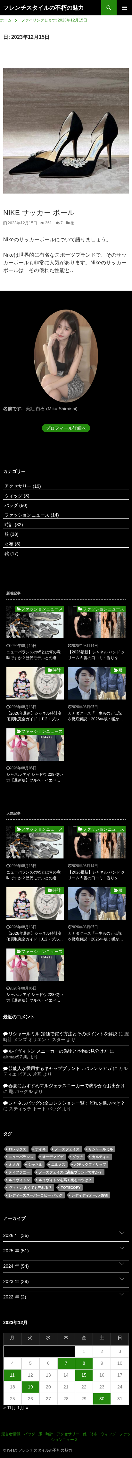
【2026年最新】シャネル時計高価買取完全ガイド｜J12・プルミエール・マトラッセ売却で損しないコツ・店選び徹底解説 (34, 716)
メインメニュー (124, 7)
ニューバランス (21, 1157)
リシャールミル (100, 1149)
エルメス (58, 1164)
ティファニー (19, 1172)
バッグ (15, 505)
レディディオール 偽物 (89, 1195)
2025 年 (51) (16, 1250)
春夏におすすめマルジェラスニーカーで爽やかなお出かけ (66, 1085)
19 (30, 1386)
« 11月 (9, 1407)
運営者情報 (11, 1434)
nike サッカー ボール (39, 213)
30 (101, 1398)
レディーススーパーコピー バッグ (35, 1195)
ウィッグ (16, 495)
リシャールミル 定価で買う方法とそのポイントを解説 (62, 1033)
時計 (13, 524)
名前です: (13, 408)
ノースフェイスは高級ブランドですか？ (70, 1172)
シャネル (35, 1164)
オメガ (14, 1164)
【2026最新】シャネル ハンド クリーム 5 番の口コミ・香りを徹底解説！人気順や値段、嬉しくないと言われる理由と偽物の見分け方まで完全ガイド (96, 655)
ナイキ (40, 1149)
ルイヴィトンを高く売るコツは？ (65, 1180)
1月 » (22, 1407)
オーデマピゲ (52, 1157)
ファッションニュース (31, 515)
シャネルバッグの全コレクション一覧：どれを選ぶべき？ (66, 1103)
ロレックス (17, 1149)
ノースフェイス (67, 1149)
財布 (12, 543)
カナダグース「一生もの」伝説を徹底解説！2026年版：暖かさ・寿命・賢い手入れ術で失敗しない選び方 (95, 716)
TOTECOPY (70, 1187)
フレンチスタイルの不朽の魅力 (43, 7)
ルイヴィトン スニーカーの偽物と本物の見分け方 (58, 1051)
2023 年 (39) (16, 1281)
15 (84, 1375)
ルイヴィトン (19, 1180)
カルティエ (101, 1157)
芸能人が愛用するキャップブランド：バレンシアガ (59, 1068)
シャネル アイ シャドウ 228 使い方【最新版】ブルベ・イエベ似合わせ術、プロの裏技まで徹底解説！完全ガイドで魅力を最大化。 (34, 777)
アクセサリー (22, 486)
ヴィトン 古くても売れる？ (30, 1187)
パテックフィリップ (90, 1164)
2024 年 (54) (16, 1266)
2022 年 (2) (14, 1296)
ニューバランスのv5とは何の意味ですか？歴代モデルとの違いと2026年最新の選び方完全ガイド (34, 655)
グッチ (77, 1157)
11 (12, 1375)
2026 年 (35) (16, 1235)
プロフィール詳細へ (66, 428)
